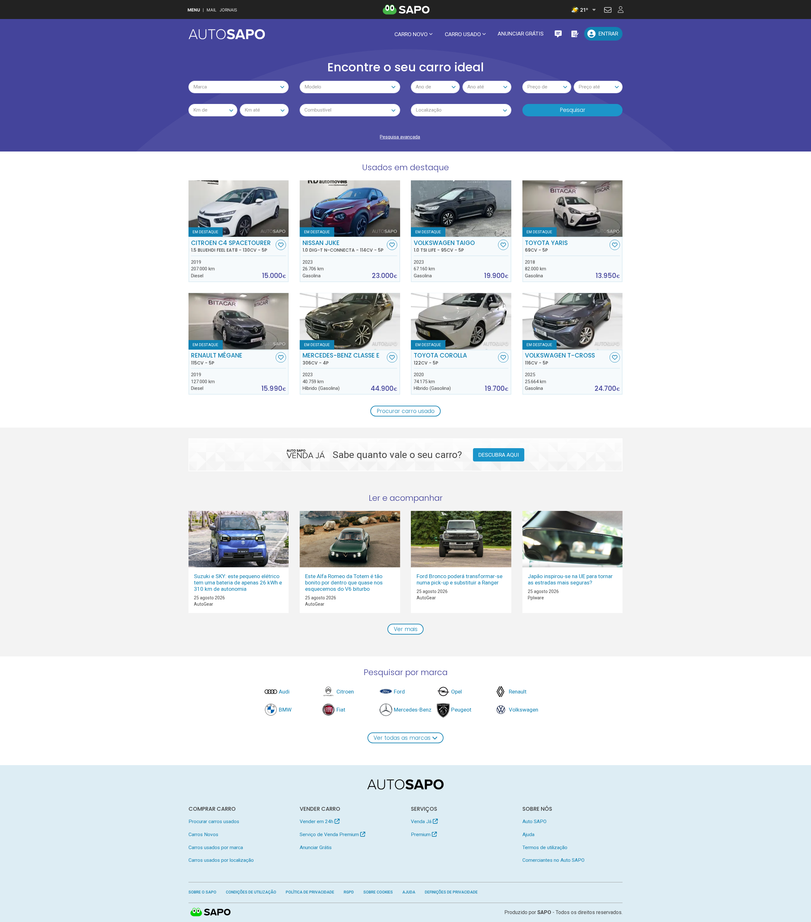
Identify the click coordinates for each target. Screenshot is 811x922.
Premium (421, 834)
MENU (194, 10)
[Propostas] (574, 34)
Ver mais (406, 629)
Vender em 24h (317, 821)
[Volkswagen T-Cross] (572, 321)
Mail (211, 10)
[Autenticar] (607, 11)
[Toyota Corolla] (461, 321)
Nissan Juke (343, 246)
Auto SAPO (534, 821)
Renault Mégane (216, 358)
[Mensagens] (558, 34)
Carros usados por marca (215, 847)
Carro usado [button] (463, 34)
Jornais (228, 10)
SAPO (210, 912)
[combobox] (238, 87)
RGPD (349, 892)
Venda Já (422, 821)
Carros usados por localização (221, 860)
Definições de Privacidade (451, 892)
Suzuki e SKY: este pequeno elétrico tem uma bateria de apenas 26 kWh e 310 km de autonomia (238, 582)
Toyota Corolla (440, 358)
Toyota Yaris (546, 246)
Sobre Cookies (378, 892)
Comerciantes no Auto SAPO (553, 860)
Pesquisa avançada (400, 137)
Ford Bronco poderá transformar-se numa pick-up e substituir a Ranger (459, 579)
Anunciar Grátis (521, 33)
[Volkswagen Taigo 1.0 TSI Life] (461, 208)
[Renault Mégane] (238, 321)
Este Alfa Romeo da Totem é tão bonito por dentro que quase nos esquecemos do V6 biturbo (344, 582)
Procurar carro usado (406, 411)
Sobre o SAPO (202, 892)
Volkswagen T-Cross (560, 358)
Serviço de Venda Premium (330, 834)
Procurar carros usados (213, 821)
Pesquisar (572, 110)
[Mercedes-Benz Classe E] (350, 321)
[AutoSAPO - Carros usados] (226, 34)
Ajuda (528, 834)
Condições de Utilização (251, 892)
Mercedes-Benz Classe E (341, 358)
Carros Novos (203, 834)
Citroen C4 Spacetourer (231, 246)
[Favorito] (281, 245)
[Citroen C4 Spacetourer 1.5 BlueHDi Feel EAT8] (238, 208)
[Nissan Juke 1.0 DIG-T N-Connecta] (350, 208)
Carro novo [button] (411, 34)
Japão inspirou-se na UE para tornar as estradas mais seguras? (570, 579)
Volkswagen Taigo (444, 246)
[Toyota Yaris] (572, 208)
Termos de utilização (544, 847)
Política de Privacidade (310, 892)
